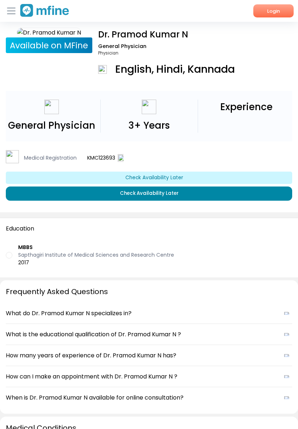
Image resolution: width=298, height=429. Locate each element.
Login (273, 11)
